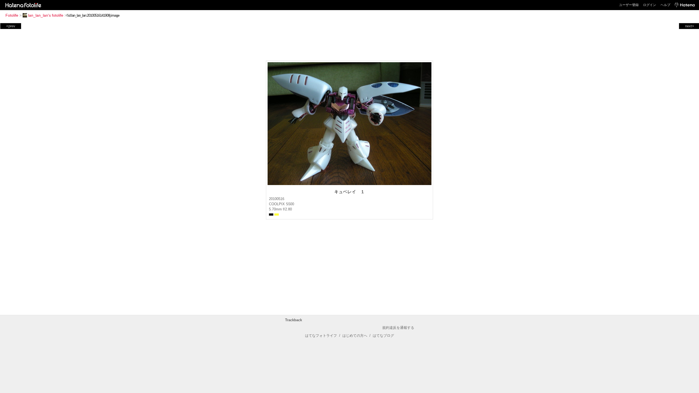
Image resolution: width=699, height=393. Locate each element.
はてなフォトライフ (321, 336)
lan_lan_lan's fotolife (45, 15)
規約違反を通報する (398, 328)
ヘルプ (665, 5)
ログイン (649, 5)
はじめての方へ (354, 336)
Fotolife (11, 15)
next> (689, 26)
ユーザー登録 (629, 5)
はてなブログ (383, 336)
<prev (10, 26)
